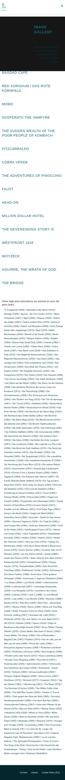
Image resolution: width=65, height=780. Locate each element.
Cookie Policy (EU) (51, 772)
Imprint (34, 772)
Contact (23, 772)
